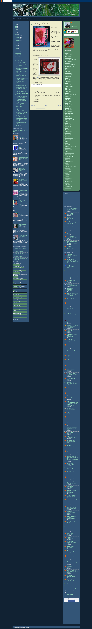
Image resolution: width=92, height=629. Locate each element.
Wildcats (67, 183)
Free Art (66, 103)
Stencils (66, 159)
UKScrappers (68, 178)
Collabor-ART (68, 89)
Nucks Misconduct (70, 313)
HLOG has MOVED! (70, 336)
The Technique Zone (71, 541)
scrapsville (69, 217)
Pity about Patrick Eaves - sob (21, 66)
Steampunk (67, 158)
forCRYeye (69, 246)
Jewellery (67, 121)
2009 (16, 32)
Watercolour (67, 179)
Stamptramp (69, 397)
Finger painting (69, 433)
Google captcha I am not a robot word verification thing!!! (72, 223)
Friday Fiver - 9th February (20, 110)
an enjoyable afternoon (71, 576)
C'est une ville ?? (70, 503)
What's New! (69, 366)
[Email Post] (41, 84)
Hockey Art (67, 116)
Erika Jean (69, 270)
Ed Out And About (70, 259)
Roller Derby (67, 148)
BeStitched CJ (68, 73)
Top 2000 (67, 174)
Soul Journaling (70, 547)
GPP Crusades (68, 111)
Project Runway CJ (69, 138)
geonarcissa (69, 284)
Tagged (66, 164)
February (18, 51)
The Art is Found (70, 579)
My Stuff (68, 412)
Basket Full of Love (70, 398)
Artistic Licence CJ (69, 66)
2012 (16, 27)
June (17, 45)
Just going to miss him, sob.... (21, 85)
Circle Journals (68, 86)
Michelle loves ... (70, 213)
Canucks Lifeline (70, 339)
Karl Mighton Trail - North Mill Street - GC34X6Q (72, 295)
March (17, 50)
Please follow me (70, 299)
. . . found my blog (70, 538)
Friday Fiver (67, 106)
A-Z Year (67, 56)
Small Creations (70, 594)
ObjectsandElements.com (72, 427)
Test (67, 421)
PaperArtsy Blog (70, 590)
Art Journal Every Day (69, 59)
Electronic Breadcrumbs (72, 298)
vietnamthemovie (70, 236)
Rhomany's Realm (70, 248)
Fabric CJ (67, 101)
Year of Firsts (68, 188)
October (17, 38)
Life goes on (69, 575)
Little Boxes (67, 124)
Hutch (68, 271)
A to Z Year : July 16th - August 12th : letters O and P (23, 158)
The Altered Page (70, 408)
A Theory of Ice (70, 330)
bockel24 (68, 355)
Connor (66, 93)
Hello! (68, 567)
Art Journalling (68, 61)
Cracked (68, 356)
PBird (68, 550)
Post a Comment (35, 101)
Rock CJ (67, 144)
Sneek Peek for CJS (70, 405)
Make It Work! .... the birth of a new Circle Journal (23, 180)
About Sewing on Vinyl (71, 437)
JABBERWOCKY (70, 486)
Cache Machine (70, 308)
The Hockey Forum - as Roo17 (20, 254)
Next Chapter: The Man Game (72, 347)
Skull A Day (67, 154)
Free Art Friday (68, 104)
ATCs (66, 68)
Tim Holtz (69, 583)
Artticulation (69, 467)
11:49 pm (37, 99)
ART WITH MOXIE (70, 416)
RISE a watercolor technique (72, 468)
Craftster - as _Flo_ (18, 256)
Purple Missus (70, 463)
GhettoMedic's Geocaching (72, 293)
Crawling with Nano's (70, 305)
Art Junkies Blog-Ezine (71, 570)
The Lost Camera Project (71, 580)
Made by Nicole (70, 432)
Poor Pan (17, 115)
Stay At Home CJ (68, 156)
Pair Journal (67, 133)
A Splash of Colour (71, 378)
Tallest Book (67, 169)
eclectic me (69, 424)
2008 (16, 34)
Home (14, 18)
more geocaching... (19, 56)
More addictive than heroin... (21, 62)
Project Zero (67, 139)
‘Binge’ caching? (70, 290)
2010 (16, 31)
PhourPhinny (69, 445)
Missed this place (70, 218)
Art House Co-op (68, 58)
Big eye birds (69, 487)
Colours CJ (67, 91)
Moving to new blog (70, 478)
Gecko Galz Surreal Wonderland (70, 361)
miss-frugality (69, 566)
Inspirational (69, 511)
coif (66, 88)
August (17, 42)
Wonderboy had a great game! (21, 60)
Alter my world (70, 533)
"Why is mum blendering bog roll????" (22, 169)
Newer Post (33, 105)
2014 (16, 24)
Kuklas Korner (70, 320)
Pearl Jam (67, 134)
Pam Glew (37, 77)
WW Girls (67, 184)
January (17, 125)
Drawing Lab (67, 98)
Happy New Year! (18, 106)
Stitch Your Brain (70, 413)
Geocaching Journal (71, 280)
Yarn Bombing (68, 186)
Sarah (73, 22)
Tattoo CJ (67, 171)
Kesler (66, 123)
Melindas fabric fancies (71, 495)
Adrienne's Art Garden (71, 477)
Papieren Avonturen (71, 369)
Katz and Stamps (70, 420)
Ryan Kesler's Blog (71, 350)
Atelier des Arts (69, 379)
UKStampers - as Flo (18, 253)
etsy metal (69, 365)
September (18, 40)
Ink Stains (69, 359)
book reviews (67, 74)
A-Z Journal (67, 54)
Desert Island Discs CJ (69, 94)
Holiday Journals (68, 118)
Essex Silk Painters (70, 464)
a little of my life (70, 226)
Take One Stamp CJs (69, 166)
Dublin (66, 99)
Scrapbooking (68, 149)
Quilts (66, 143)
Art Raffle (67, 63)
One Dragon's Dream (71, 440)
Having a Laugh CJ (69, 113)
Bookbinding (67, 76)
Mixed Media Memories (71, 394)
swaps (66, 163)
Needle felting (68, 131)
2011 (16, 29)
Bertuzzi (67, 71)
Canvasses (67, 81)
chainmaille (67, 84)
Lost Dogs (67, 126)
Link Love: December (71, 409)
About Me (19, 18)
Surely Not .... (69, 473)
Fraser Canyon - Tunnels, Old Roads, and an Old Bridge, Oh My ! (72, 261)
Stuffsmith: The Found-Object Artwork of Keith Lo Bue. (72, 457)
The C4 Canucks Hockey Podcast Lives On (71, 327)
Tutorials (67, 176)
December (18, 35)
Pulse (66, 141)
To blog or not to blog (70, 523)
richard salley (69, 592)
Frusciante (67, 108)
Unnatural (68, 331)
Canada (66, 78)
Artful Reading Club (69, 64)
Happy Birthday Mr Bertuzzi (72, 243)
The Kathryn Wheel (71, 373)
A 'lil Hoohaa (69, 254)
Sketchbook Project (69, 153)
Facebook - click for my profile (20, 248)
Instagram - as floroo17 (19, 251)
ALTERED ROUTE (70, 546)
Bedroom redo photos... (71, 496)
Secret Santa (67, 151)
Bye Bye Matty (18, 54)
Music (66, 129)
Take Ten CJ (67, 168)
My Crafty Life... (70, 451)
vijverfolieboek (69, 370)
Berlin (66, 69)
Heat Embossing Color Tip (71, 508)
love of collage (70, 221)
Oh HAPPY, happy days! (71, 483)
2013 (16, 26)
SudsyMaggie (69, 265)
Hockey (66, 114)
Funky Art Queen (70, 436)
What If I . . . (69, 537)
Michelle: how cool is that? (72, 208)
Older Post (59, 105)
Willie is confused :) (19, 94)
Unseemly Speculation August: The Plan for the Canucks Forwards (72, 315)
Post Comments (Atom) (40, 108)
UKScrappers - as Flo (18, 249)
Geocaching (25, 18)
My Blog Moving (70, 492)
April (17, 48)
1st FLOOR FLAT (70, 382)
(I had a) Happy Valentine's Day (21, 93)
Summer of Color (68, 161)
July (17, 43)
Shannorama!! (18, 104)
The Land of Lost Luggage (72, 588)
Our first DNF (18, 53)
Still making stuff (70, 534)
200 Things (69, 281)
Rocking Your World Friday (70, 146)
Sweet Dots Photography (71, 389)
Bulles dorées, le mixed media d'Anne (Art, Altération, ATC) (72, 501)
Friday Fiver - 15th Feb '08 (20, 91)
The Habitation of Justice (72, 275)
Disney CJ (67, 96)
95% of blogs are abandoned (72, 285)
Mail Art (66, 128)
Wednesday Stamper (69, 181)
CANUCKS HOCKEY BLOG (72, 325)
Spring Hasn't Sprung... (71, 518)
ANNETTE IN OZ (70, 393)
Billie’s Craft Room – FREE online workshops (72, 530)
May (17, 46)
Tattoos (66, 173)
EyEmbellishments (71, 561)
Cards (37, 85)
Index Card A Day (68, 119)
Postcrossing (67, 136)
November (18, 37)
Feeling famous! (70, 214)
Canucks (67, 79)
